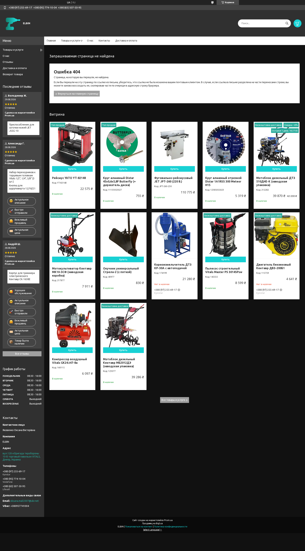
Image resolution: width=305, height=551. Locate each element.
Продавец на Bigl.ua (152, 523)
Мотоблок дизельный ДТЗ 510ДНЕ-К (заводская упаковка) (275, 181)
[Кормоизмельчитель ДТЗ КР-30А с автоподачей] (175, 235)
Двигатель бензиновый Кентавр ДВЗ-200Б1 (273, 266)
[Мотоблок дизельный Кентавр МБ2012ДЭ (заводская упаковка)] (123, 326)
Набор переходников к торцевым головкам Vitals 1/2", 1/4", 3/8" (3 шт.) (22, 177)
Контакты (104, 40)
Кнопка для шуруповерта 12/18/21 (22, 187)
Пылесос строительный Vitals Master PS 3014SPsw (223, 270)
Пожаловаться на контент (138, 526)
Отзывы (8, 61)
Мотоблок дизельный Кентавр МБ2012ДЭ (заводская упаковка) (119, 363)
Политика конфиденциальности (170, 526)
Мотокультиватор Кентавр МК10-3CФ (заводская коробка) (72, 272)
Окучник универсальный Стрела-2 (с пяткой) (121, 270)
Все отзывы (22, 353)
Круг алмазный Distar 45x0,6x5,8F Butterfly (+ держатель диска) (119, 181)
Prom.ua (168, 520)
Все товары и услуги (173, 400)
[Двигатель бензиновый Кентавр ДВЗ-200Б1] (277, 235)
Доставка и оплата (126, 40)
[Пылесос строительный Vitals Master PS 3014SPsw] (226, 235)
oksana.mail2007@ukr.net (24, 500)
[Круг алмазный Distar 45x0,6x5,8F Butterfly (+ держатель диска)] (123, 145)
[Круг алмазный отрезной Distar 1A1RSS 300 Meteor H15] (226, 145)
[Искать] (287, 23)
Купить (72, 168)
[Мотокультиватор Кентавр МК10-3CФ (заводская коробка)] (72, 235)
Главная (51, 40)
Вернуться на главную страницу (78, 93)
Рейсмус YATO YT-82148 (69, 177)
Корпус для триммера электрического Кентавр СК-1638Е (22, 276)
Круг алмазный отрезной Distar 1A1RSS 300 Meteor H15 (223, 181)
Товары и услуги (70, 40)
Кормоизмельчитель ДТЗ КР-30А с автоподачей (173, 266)
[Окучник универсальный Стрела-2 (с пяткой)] (123, 235)
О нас (90, 40)
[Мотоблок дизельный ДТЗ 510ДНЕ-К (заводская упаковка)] (277, 145)
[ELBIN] (12, 23)
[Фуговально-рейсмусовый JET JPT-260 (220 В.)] (175, 145)
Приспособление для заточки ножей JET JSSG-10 (21, 127)
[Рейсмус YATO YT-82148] (72, 145)
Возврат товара (13, 74)
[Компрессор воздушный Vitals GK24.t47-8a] (72, 326)
